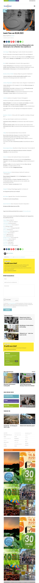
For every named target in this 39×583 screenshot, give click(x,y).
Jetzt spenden (4, 297)
